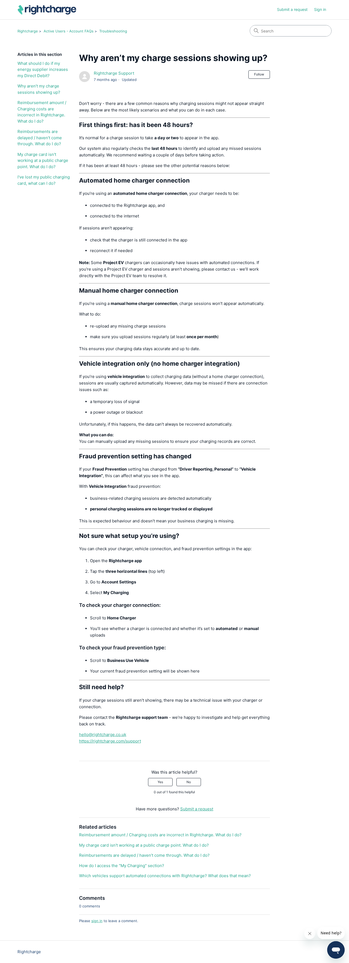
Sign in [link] (320, 9)
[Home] (47, 10)
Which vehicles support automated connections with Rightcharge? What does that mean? (165, 875)
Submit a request (292, 9)
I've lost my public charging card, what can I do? (43, 180)
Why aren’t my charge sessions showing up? (38, 89)
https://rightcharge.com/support (110, 741)
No (188, 782)
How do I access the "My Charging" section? (121, 865)
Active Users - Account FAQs (69, 31)
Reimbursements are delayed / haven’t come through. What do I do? (39, 137)
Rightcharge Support (114, 73)
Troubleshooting (113, 31)
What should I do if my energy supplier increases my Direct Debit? (42, 69)
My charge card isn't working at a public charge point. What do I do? (42, 160)
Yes (160, 782)
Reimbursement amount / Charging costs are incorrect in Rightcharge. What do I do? (41, 112)
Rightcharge (27, 31)
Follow (259, 74)
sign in (97, 921)
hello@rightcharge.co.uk (102, 734)
